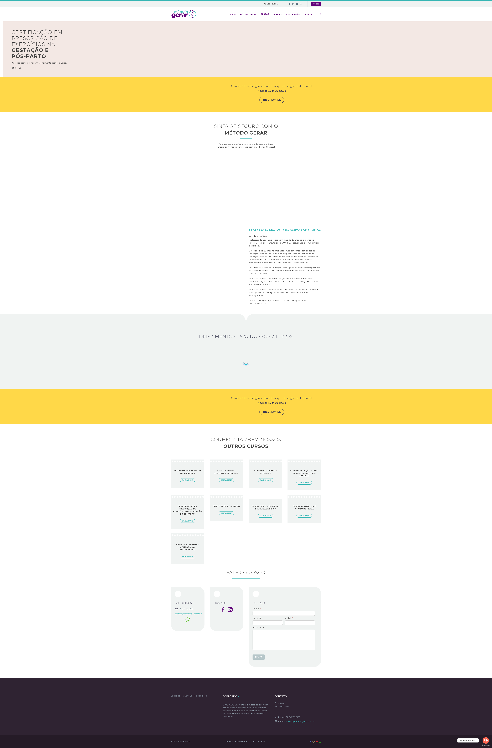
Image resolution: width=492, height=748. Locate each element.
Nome (257, 608)
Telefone (257, 618)
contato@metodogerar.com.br (299, 721)
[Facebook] (289, 4)
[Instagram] (293, 4)
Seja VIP (277, 14)
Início (233, 14)
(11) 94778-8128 (293, 717)
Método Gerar (248, 14)
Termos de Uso (259, 741)
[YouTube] (297, 4)
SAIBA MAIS (187, 480)
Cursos (316, 4)
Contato (310, 14)
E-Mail (289, 618)
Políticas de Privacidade (236, 741)
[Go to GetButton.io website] (486, 745)
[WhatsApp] (301, 4)
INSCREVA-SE (272, 99)
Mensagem (259, 627)
